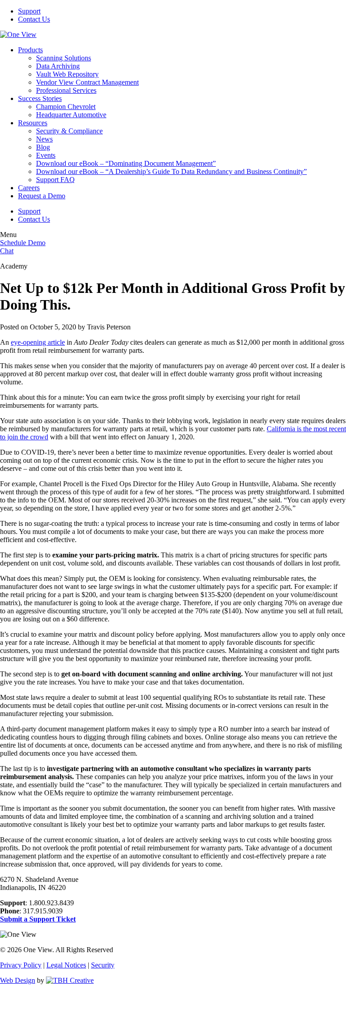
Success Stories (40, 98)
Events (45, 155)
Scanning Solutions (63, 58)
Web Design (17, 980)
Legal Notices (66, 965)
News (44, 139)
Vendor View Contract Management (87, 82)
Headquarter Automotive (71, 115)
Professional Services (66, 90)
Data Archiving (58, 66)
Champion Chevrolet (66, 106)
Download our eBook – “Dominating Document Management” (126, 163)
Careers (29, 188)
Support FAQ (55, 179)
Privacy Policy (20, 965)
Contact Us (34, 19)
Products (30, 50)
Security (102, 965)
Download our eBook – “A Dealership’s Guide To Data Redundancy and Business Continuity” (171, 171)
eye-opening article (38, 342)
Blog (43, 147)
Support (29, 11)
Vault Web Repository (67, 74)
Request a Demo (41, 196)
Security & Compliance (69, 131)
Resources (32, 123)
